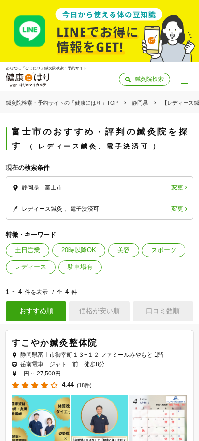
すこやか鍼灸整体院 (55, 342)
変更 (177, 187)
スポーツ (163, 250)
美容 (123, 250)
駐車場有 (80, 266)
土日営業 (27, 250)
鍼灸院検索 (149, 79)
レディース (30, 266)
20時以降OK (78, 250)
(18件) (84, 385)
